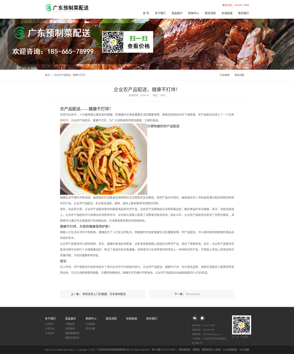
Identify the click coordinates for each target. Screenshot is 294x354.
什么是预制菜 (230, 349)
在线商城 (227, 13)
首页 (47, 75)
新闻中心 (193, 13)
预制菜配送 (185, 349)
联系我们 (243, 13)
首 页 (146, 13)
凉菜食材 (70, 328)
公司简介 (49, 324)
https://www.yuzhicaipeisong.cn (60, 349)
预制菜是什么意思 (211, 349)
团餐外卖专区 (72, 337)
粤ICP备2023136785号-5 (164, 349)
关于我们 (160, 13)
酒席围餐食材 (72, 333)
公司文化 (49, 328)
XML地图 (244, 349)
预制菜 (196, 349)
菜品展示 (177, 13)
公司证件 (49, 333)
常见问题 (239, 75)
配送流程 (210, 13)
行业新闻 (224, 75)
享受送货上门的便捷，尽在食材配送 (104, 294)
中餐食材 (70, 324)
